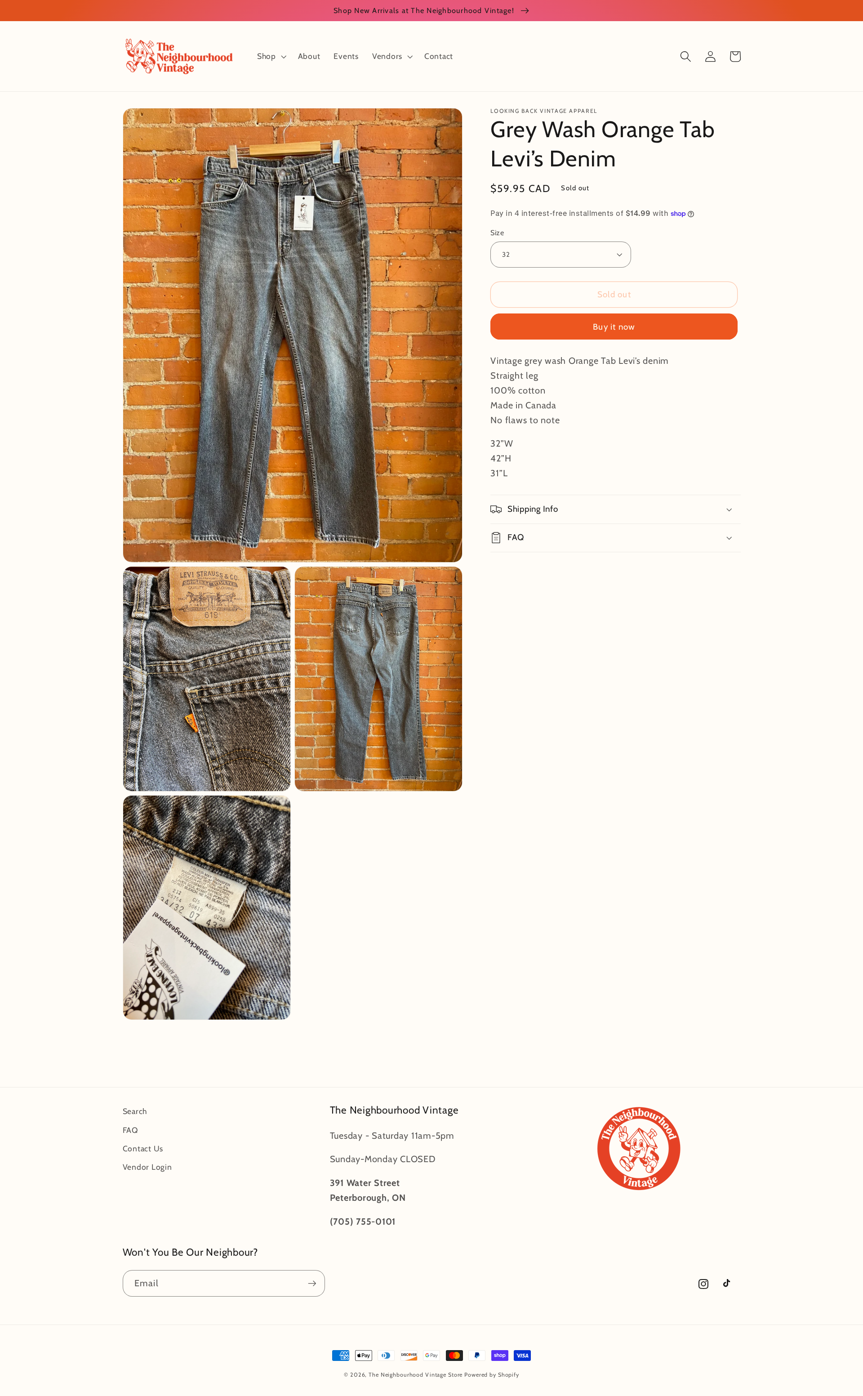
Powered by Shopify (491, 1374)
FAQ (130, 1130)
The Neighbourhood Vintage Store (416, 1374)
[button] (270, 56)
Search (135, 1111)
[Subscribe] (312, 1283)
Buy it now (614, 327)
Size (497, 232)
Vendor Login (147, 1167)
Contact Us (143, 1148)
